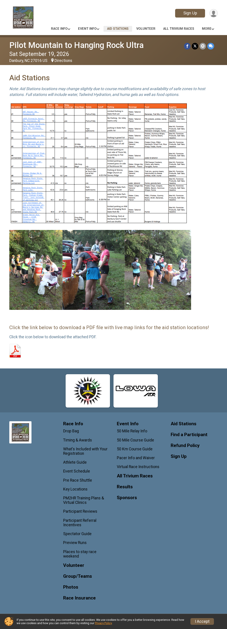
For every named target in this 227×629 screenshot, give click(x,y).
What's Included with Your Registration (85, 451)
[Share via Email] (203, 46)
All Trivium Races (178, 29)
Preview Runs (75, 542)
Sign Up (190, 13)
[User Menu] (213, 13)
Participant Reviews (80, 511)
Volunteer (145, 29)
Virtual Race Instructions (138, 467)
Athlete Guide (75, 462)
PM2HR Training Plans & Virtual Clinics (83, 500)
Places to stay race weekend (79, 554)
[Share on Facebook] (187, 46)
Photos (70, 587)
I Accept (202, 621)
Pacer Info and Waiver (136, 458)
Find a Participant (189, 434)
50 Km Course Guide (135, 449)
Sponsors (127, 497)
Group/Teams (77, 576)
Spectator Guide (77, 534)
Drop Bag (71, 431)
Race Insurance (79, 598)
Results (125, 486)
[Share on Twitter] (195, 46)
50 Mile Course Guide (135, 440)
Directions (63, 60)
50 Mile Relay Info (132, 431)
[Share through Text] (210, 46)
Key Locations (75, 489)
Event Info (87, 29)
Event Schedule (76, 471)
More (206, 29)
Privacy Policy (103, 623)
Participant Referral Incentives (79, 522)
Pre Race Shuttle (77, 480)
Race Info (59, 29)
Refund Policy (185, 445)
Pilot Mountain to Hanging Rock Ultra (76, 45)
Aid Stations (118, 29)
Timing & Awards (77, 440)
